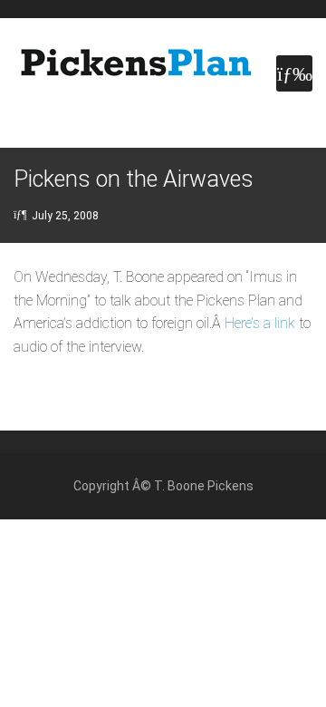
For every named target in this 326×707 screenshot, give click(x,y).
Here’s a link (260, 323)
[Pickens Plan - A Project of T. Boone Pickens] (136, 62)
